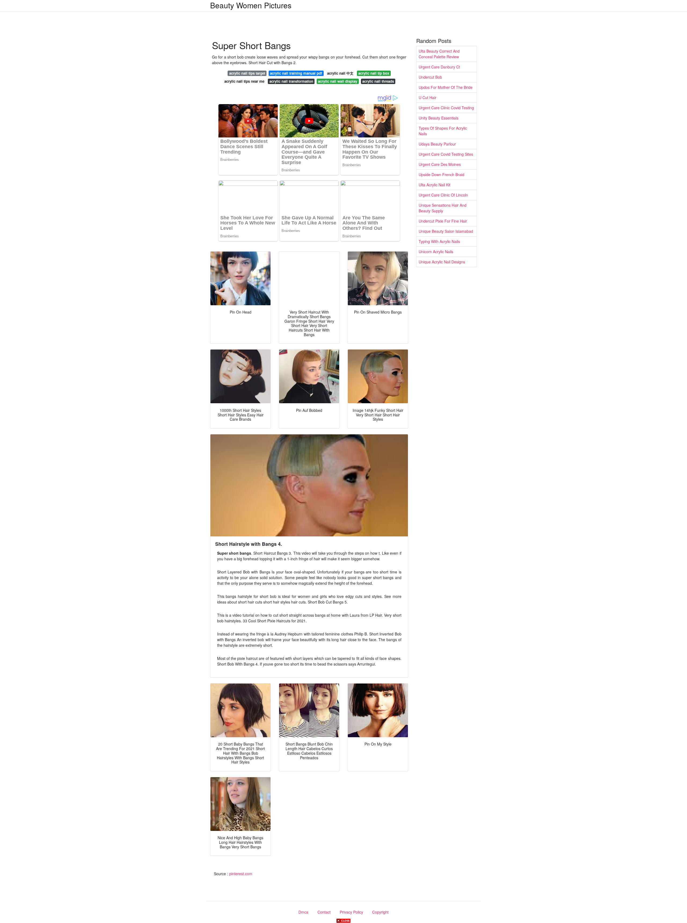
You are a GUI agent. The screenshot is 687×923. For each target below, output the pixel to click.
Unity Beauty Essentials (438, 118)
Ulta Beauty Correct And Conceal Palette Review (439, 53)
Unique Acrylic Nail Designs (442, 261)
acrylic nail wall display (337, 81)
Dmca (303, 912)
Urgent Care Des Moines (440, 164)
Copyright (380, 912)
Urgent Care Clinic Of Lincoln (443, 195)
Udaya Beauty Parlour (437, 144)
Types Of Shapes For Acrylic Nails (443, 130)
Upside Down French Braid (441, 174)
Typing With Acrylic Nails (439, 241)
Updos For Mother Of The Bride (446, 87)
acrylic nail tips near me (244, 81)
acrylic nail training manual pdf (296, 73)
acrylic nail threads (378, 81)
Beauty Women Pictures (250, 5)
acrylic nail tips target (247, 73)
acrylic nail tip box (373, 73)
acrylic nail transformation (291, 81)
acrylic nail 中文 (340, 73)
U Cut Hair (427, 97)
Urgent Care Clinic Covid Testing (446, 107)
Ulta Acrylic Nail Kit (434, 184)
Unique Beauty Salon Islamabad (446, 231)
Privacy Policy (351, 912)
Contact (324, 912)
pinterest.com (240, 873)
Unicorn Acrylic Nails (436, 251)
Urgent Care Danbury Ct (439, 67)
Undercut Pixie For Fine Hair (443, 221)
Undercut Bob (430, 77)
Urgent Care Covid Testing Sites (446, 154)
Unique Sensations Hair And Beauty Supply (442, 207)
